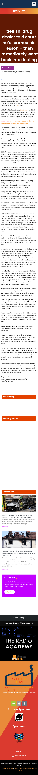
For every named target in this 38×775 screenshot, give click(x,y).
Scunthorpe (24, 110)
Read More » (5, 526)
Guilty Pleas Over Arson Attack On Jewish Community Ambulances (17, 516)
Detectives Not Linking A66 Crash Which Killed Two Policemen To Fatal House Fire (18, 553)
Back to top (19, 617)
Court (18, 105)
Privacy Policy (18, 768)
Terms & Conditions (7, 768)
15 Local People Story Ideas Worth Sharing (16, 72)
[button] (34, 4)
